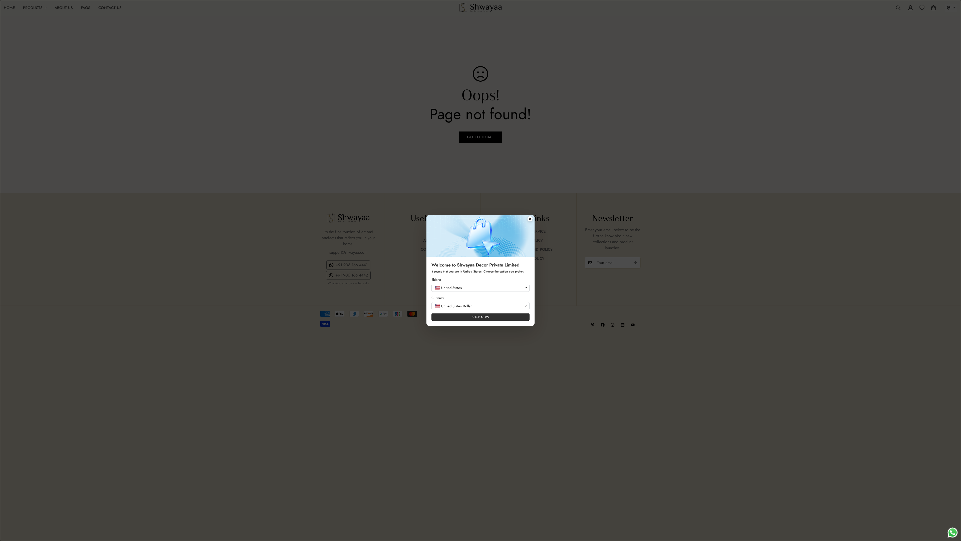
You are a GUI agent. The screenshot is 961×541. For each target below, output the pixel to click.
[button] (480, 288)
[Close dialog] (530, 219)
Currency (437, 298)
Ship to (436, 280)
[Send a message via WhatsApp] (952, 532)
